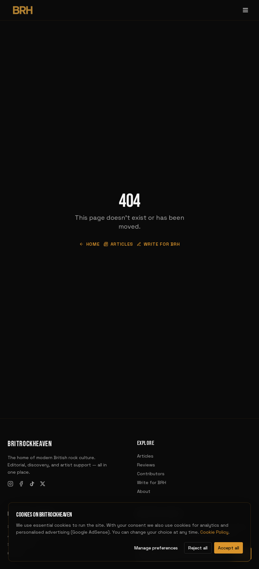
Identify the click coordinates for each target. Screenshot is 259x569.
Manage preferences (156, 548)
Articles (122, 244)
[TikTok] (32, 484)
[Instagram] (10, 484)
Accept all (228, 548)
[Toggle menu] (245, 10)
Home (93, 244)
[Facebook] (21, 484)
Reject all (198, 548)
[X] (42, 484)
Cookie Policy (214, 532)
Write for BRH (162, 244)
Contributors (151, 473)
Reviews (146, 465)
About (143, 491)
